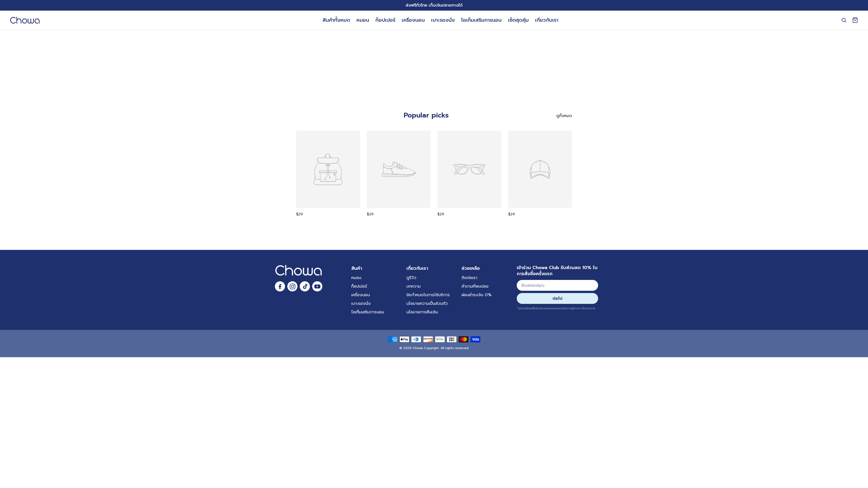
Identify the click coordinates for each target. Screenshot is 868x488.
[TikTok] (305, 286)
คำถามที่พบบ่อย (475, 286)
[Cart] (855, 20)
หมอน (362, 20)
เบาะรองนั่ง (443, 20)
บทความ (413, 286)
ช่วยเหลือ (471, 268)
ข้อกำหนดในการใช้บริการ (428, 295)
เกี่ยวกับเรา (546, 20)
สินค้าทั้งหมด (336, 20)
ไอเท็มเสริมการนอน (481, 20)
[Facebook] (280, 286)
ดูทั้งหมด (564, 116)
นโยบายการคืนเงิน (422, 312)
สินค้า (356, 268)
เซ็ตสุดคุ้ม (518, 20)
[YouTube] (317, 286)
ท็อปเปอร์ (385, 20)
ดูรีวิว (411, 277)
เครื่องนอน (413, 20)
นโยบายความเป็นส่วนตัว (427, 303)
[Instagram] (292, 286)
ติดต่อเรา (469, 277)
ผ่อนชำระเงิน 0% (477, 295)
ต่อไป (557, 298)
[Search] (844, 20)
